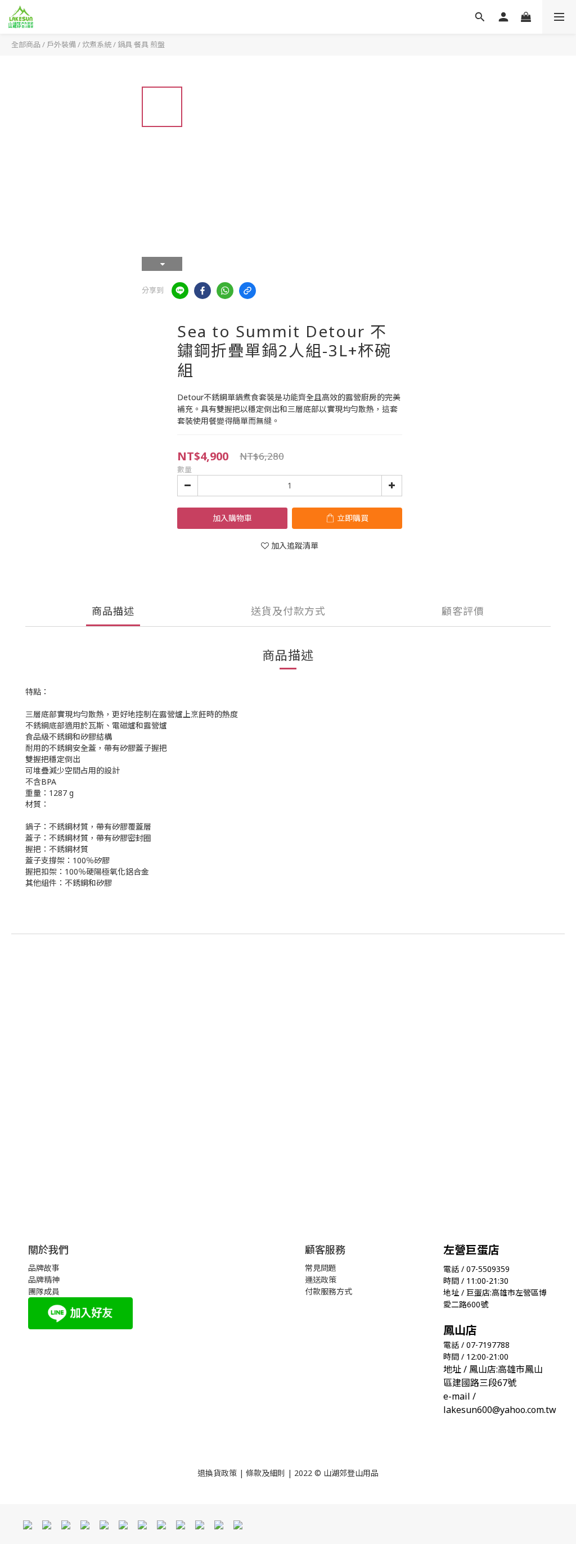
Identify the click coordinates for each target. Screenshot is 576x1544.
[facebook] (202, 290)
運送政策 (320, 1279)
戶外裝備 (61, 44)
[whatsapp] (225, 290)
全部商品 (25, 44)
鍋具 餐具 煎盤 (141, 44)
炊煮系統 (96, 44)
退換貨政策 (217, 1473)
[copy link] (247, 290)
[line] (180, 290)
